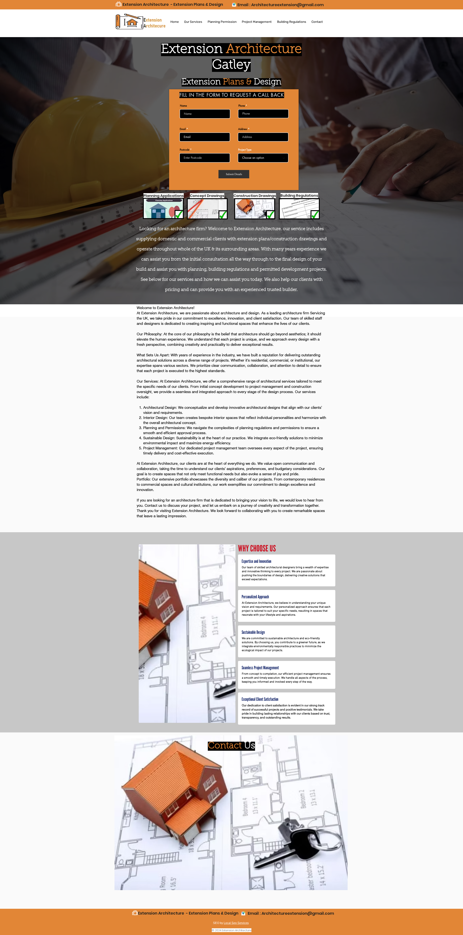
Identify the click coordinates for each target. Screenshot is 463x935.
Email (183, 129)
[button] (193, 21)
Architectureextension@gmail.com (287, 5)
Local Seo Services (236, 923)
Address (242, 129)
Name (183, 105)
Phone (241, 105)
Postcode (184, 149)
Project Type (244, 149)
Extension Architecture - (148, 4)
